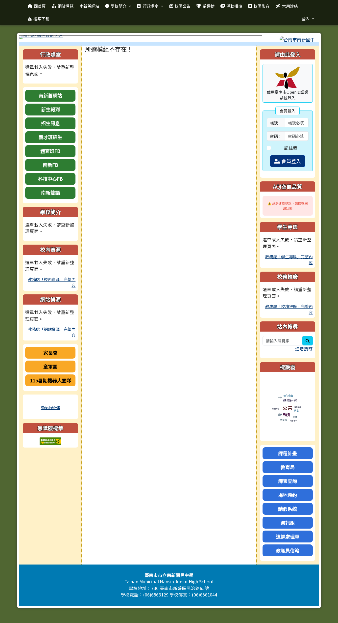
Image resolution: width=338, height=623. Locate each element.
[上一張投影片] (31, 38)
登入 (306, 19)
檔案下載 (41, 19)
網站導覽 (65, 6)
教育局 (288, 467)
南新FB (50, 164)
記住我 (290, 148)
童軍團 (50, 366)
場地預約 (287, 494)
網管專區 (293, 420)
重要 (280, 414)
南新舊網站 (89, 6)
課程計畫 (287, 453)
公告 (287, 407)
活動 (296, 410)
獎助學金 (297, 407)
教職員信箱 (287, 550)
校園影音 (261, 6)
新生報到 (50, 109)
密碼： (276, 136)
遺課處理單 (287, 536)
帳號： (276, 123)
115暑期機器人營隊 (50, 380)
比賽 (295, 417)
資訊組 (288, 522)
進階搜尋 (304, 348)
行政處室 (151, 6)
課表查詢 (287, 481)
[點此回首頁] (168, 37)
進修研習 (290, 400)
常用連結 (290, 6)
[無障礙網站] (50, 441)
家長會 (50, 352)
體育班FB (50, 150)
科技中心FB (50, 178)
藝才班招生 (50, 137)
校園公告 (183, 6)
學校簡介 (118, 6)
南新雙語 (50, 192)
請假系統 (287, 508)
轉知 (287, 414)
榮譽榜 (209, 6)
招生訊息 (50, 123)
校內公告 (288, 395)
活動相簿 (234, 6)
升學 (280, 397)
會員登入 (290, 161)
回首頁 (40, 6)
